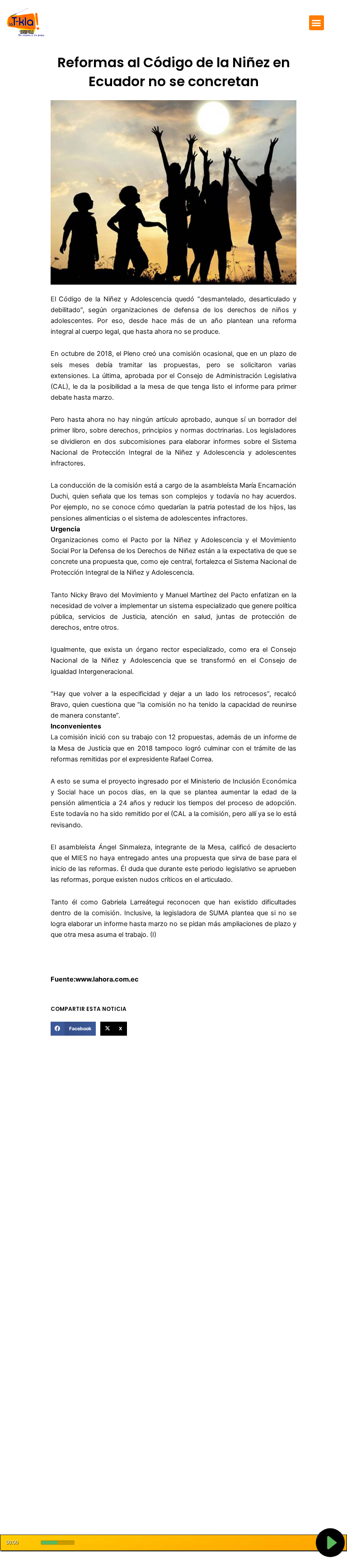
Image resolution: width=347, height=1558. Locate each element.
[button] (316, 22)
